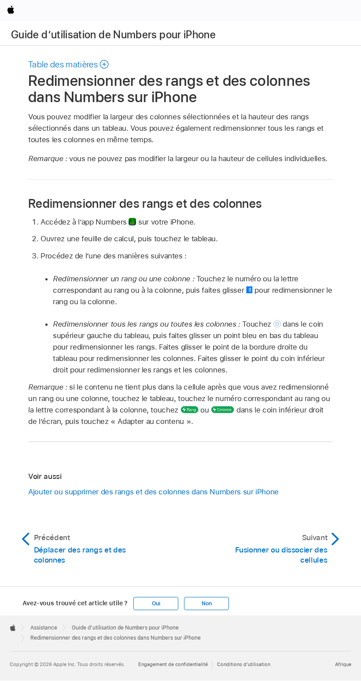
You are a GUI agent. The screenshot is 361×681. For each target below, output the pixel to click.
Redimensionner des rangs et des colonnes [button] (145, 203)
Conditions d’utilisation (243, 664)
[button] (69, 64)
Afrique (343, 664)
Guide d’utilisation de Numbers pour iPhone (113, 34)
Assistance (43, 628)
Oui (156, 603)
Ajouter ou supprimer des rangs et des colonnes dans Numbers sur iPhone (153, 491)
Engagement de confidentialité (173, 664)
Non (206, 603)
